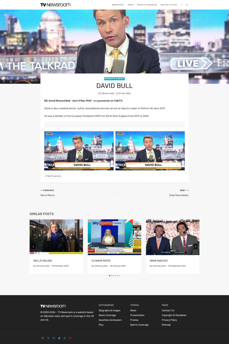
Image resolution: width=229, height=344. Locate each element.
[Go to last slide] (33, 246)
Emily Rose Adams (179, 193)
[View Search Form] (187, 5)
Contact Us (168, 310)
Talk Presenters (53, 176)
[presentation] (56, 237)
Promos (134, 320)
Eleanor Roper (101, 260)
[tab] (109, 275)
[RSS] (70, 338)
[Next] (196, 246)
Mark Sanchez (159, 260)
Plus (101, 324)
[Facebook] (42, 338)
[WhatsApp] (64, 338)
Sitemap (166, 324)
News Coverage (107, 315)
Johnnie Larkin (107, 93)
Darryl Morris (47, 193)
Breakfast (118, 4)
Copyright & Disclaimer (174, 315)
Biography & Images (115, 79)
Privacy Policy (169, 320)
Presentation (137, 315)
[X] (48, 338)
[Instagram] (53, 338)
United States (169, 4)
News (131, 4)
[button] (79, 150)
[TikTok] (59, 338)
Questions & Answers (110, 320)
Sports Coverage (147, 4)
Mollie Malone (42, 260)
